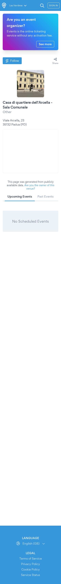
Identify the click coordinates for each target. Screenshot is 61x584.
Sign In (53, 5)
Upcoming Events (19, 196)
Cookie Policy (30, 569)
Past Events (45, 196)
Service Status (30, 575)
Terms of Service (30, 558)
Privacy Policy (30, 564)
